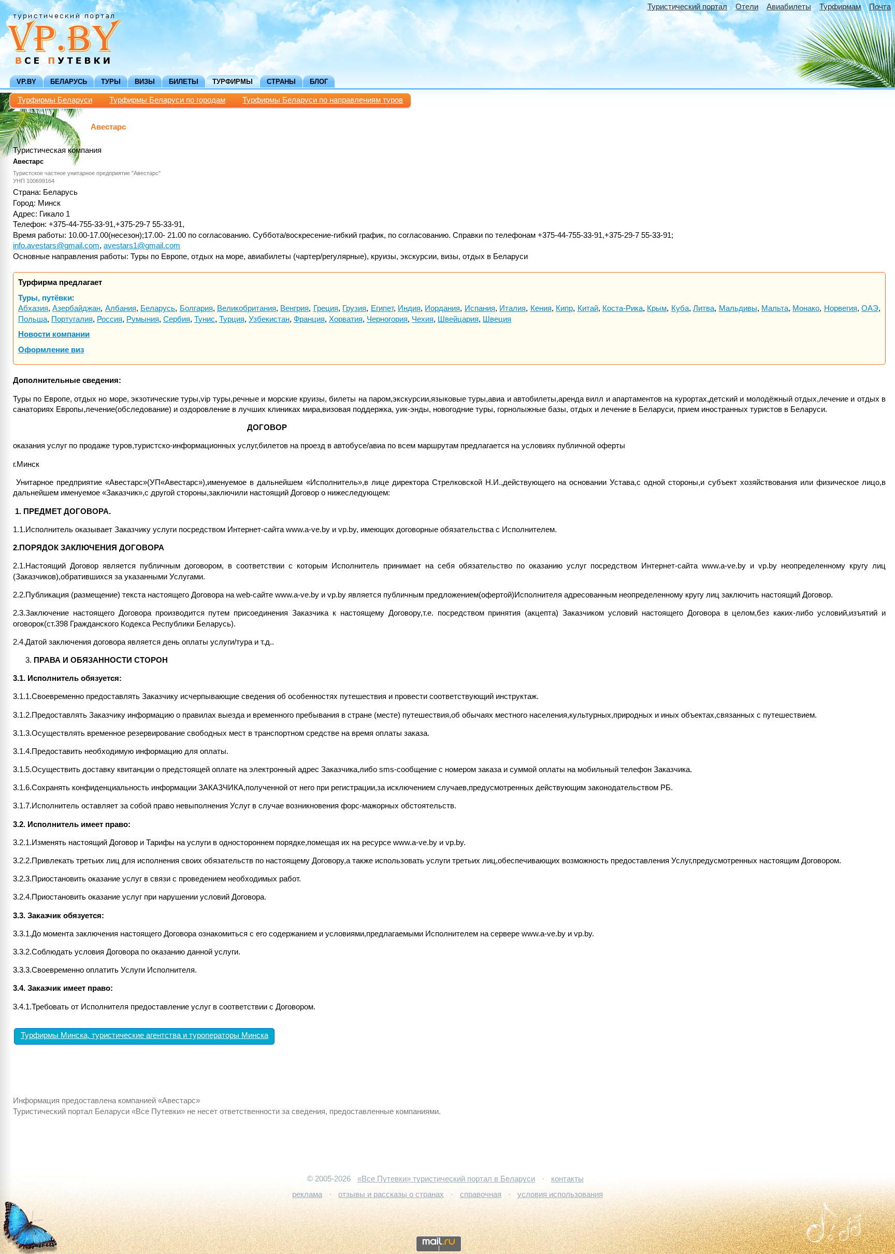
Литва (703, 308)
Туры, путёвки (45, 298)
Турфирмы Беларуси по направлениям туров (322, 100)
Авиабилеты (789, 7)
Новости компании (54, 334)
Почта (880, 7)
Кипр (564, 308)
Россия (109, 319)
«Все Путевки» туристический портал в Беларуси (446, 1179)
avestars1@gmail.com (142, 245)
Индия (409, 308)
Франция (309, 319)
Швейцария (458, 319)
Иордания (442, 308)
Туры (111, 82)
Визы (145, 82)
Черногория (387, 319)
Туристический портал (687, 7)
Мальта (774, 308)
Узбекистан (269, 319)
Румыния (142, 319)
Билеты (183, 82)
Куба (680, 308)
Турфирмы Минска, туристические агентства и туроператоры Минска (144, 1035)
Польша (32, 319)
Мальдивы (738, 308)
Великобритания (246, 308)
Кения (541, 308)
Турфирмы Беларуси (55, 100)
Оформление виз (51, 350)
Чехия (423, 319)
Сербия (176, 319)
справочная (480, 1194)
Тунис (204, 319)
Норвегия (840, 308)
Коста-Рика (622, 308)
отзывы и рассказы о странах (391, 1194)
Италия (512, 308)
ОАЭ (869, 308)
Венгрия (294, 308)
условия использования (560, 1194)
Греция (325, 308)
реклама (307, 1194)
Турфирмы (232, 82)
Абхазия (33, 308)
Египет (382, 308)
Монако (805, 308)
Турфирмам (840, 7)
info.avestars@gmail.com (56, 245)
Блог (319, 82)
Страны (281, 82)
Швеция (497, 319)
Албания (120, 308)
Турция (231, 319)
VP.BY (26, 82)
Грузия (354, 308)
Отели (746, 7)
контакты (567, 1179)
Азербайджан (76, 308)
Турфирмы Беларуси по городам (167, 100)
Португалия (72, 319)
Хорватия (346, 319)
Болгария (196, 308)
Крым (657, 308)
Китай (588, 308)
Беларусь (68, 82)
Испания (480, 308)
